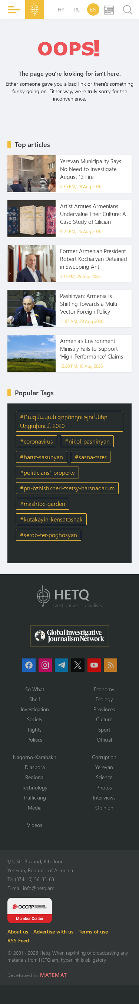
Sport (104, 729)
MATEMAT (53, 974)
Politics (34, 739)
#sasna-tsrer (90, 457)
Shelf (34, 699)
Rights (35, 729)
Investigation (35, 709)
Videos (34, 824)
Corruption (104, 757)
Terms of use (93, 931)
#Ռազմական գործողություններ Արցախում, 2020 (63, 421)
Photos (104, 787)
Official (104, 739)
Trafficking (34, 797)
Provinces (104, 709)
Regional (34, 777)
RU (77, 9)
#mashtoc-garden (42, 503)
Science (104, 777)
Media (35, 807)
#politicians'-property (47, 472)
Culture (104, 719)
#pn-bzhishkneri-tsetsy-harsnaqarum (67, 488)
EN (93, 9)
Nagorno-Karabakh (34, 757)
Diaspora (35, 767)
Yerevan (104, 767)
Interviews (104, 797)
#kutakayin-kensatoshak (51, 519)
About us (17, 931)
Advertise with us (53, 931)
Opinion (104, 807)
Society (35, 719)
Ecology (104, 699)
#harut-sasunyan (41, 457)
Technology (34, 787)
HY (61, 9)
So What (34, 689)
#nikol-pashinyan (87, 441)
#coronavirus (36, 441)
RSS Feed (18, 940)
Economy (104, 689)
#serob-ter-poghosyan (48, 535)
